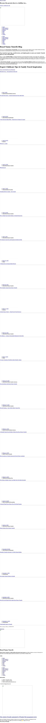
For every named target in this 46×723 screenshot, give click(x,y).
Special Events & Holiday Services (9, 93)
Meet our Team (5, 29)
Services (15, 381)
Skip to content (3, 0)
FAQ (3, 32)
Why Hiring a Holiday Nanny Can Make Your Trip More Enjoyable (13, 480)
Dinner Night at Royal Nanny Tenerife (7, 528)
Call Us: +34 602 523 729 (5, 5)
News (3, 33)
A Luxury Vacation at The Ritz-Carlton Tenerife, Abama (10, 359)
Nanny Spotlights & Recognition (8, 502)
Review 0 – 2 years (3, 143)
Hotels (3, 261)
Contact (3, 34)
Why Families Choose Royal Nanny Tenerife (8, 287)
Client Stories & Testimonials (7, 117)
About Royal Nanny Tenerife (7, 165)
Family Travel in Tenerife (7, 454)
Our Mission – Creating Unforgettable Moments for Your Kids (12, 335)
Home (3, 26)
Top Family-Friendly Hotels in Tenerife (7, 576)
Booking (4, 30)
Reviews (4, 141)
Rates (3, 31)
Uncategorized (5, 574)
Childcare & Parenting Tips (7, 478)
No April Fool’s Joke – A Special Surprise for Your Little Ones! (12, 95)
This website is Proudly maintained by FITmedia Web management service (18, 717)
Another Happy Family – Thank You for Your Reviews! (10, 311)
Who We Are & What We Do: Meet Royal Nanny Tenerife (11, 600)
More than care (3, 167)
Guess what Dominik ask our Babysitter (7, 69)
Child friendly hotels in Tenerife (6, 624)
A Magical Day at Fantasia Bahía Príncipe (8, 263)
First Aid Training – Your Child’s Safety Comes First (10, 407)
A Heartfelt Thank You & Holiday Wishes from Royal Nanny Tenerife (13, 432)
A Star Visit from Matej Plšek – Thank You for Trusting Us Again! (12, 119)
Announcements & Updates (7, 189)
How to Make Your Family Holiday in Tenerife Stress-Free (11, 215)
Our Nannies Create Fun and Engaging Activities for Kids (11, 239)
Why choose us (5, 28)
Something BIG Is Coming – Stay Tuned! (8, 191)
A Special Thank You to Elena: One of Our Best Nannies (11, 504)
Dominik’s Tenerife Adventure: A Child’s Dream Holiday (11, 552)
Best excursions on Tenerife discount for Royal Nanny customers (12, 456)
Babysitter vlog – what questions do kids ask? (8, 71)
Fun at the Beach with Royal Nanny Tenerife (8, 383)
